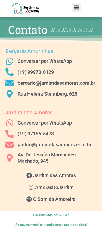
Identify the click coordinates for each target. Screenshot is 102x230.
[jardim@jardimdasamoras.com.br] (9, 145)
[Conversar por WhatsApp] (9, 61)
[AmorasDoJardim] (31, 187)
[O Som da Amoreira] (29, 199)
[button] (76, 7)
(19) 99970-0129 (36, 72)
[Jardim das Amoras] (29, 175)
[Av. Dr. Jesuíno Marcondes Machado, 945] (9, 158)
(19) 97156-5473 (36, 134)
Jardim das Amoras (54, 175)
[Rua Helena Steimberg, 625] (9, 94)
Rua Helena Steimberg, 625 (47, 94)
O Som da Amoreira (54, 199)
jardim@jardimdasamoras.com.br (54, 144)
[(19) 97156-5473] (9, 134)
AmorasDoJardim (54, 187)
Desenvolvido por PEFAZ (51, 215)
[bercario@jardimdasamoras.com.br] (9, 83)
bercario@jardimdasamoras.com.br (56, 83)
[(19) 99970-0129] (9, 72)
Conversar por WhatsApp (45, 61)
